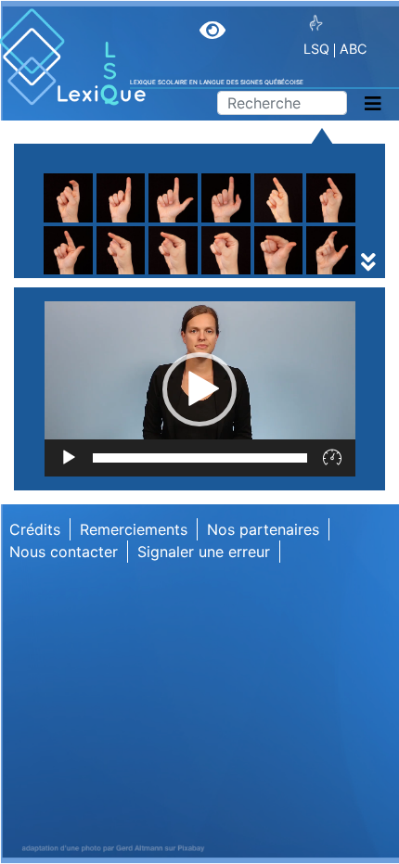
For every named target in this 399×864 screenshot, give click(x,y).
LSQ (316, 49)
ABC (353, 49)
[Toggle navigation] (373, 104)
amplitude (93, 247)
